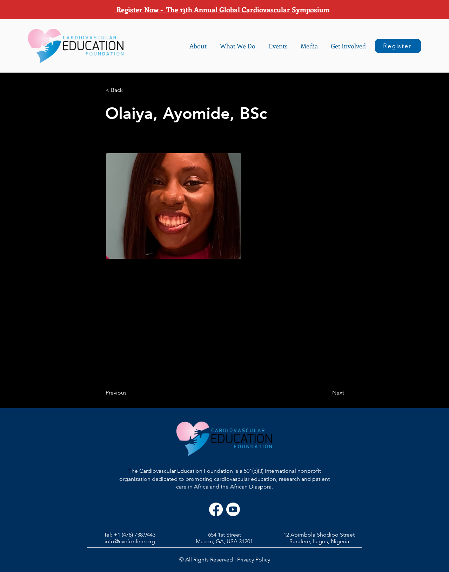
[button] (198, 46)
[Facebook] (216, 509)
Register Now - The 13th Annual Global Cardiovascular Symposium (222, 9)
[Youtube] (233, 509)
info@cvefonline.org (130, 541)
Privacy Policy (253, 559)
